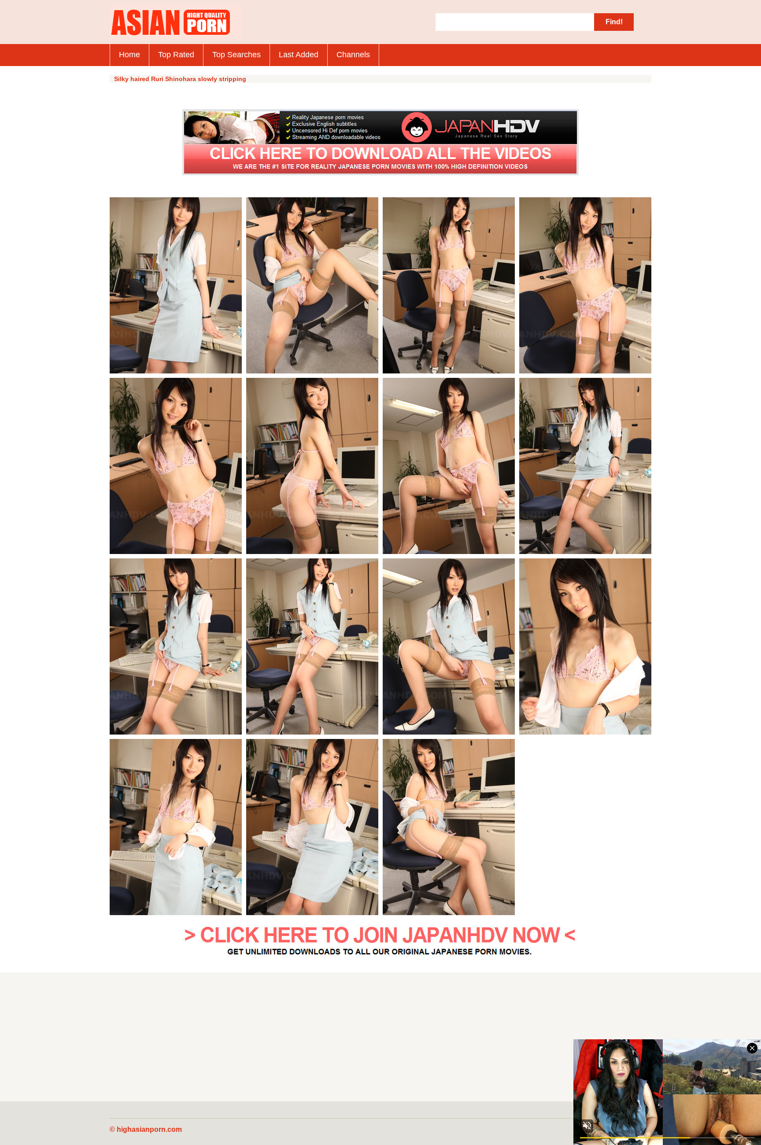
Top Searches (236, 54)
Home (129, 54)
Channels (353, 54)
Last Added (298, 54)
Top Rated (176, 54)
